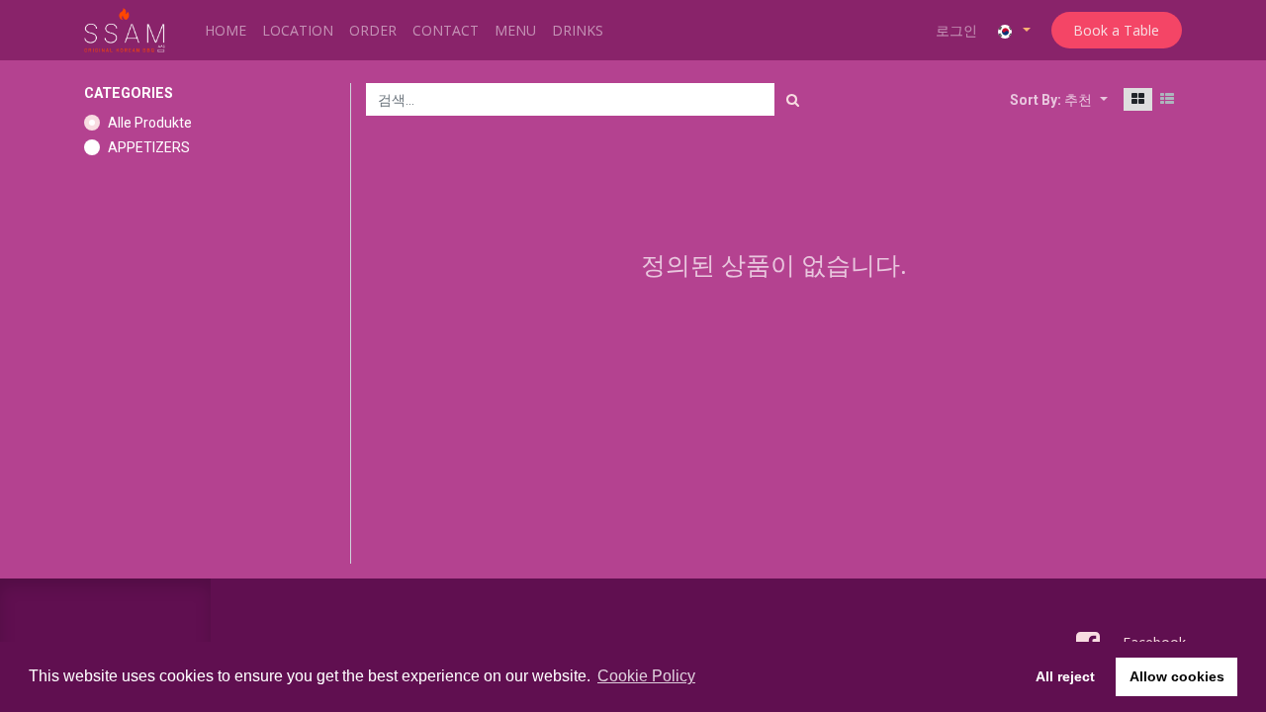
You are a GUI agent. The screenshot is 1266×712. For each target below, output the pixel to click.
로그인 (956, 30)
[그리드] (1138, 99)
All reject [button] (1065, 676)
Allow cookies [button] (1177, 676)
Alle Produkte (150, 123)
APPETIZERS (149, 147)
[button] (1086, 99)
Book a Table (1116, 30)
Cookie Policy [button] (646, 676)
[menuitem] (225, 30)
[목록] (1167, 99)
